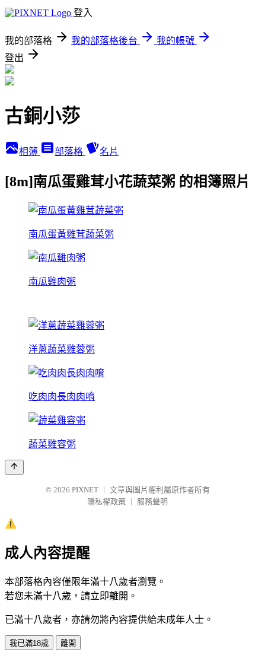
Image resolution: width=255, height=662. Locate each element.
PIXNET (85, 489)
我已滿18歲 (29, 643)
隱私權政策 (106, 501)
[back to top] (14, 467)
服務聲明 (152, 501)
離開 (68, 643)
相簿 (29, 152)
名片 (109, 152)
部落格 (70, 152)
